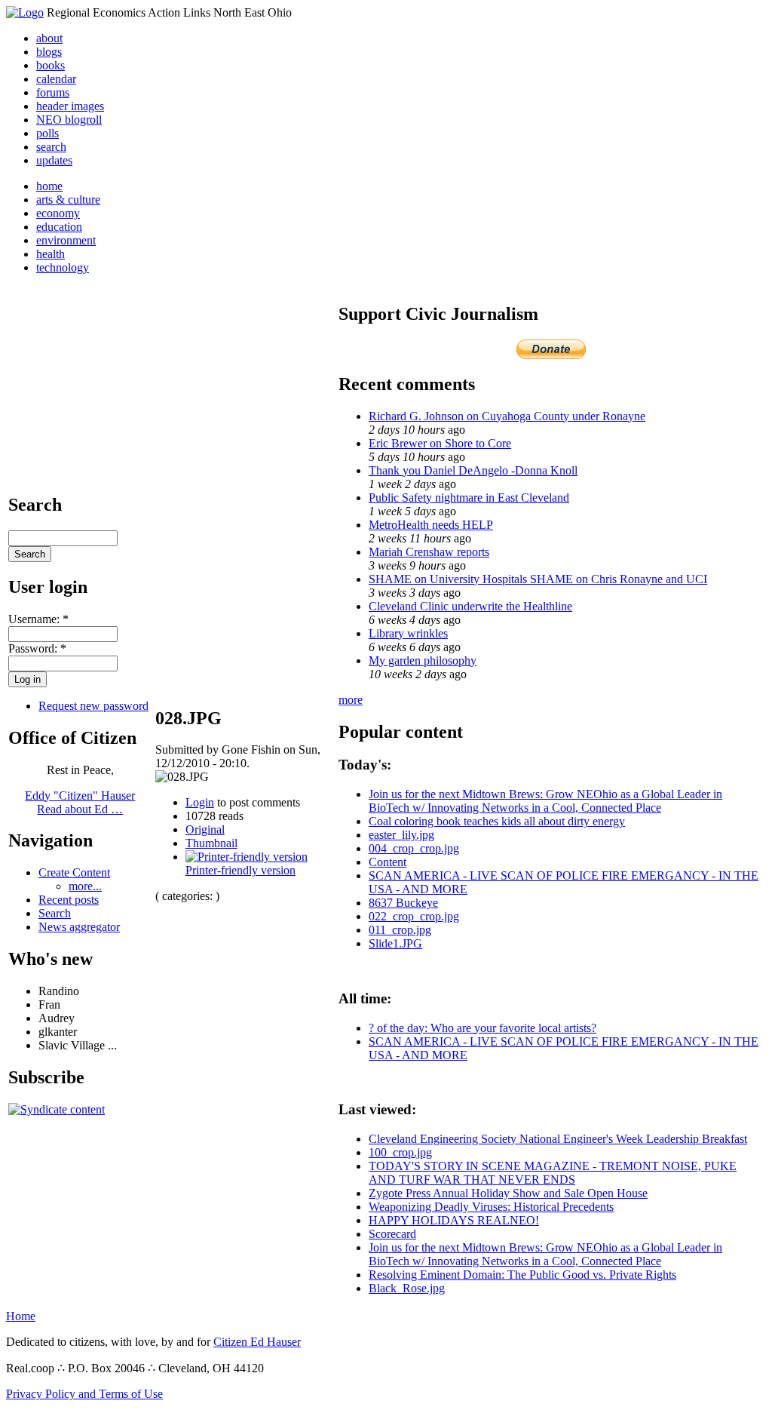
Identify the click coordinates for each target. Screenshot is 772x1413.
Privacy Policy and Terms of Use (84, 1393)
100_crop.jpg (400, 1152)
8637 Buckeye (403, 902)
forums (52, 92)
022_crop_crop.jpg (414, 916)
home (49, 186)
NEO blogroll (69, 119)
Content (387, 861)
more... (85, 886)
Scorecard (392, 1233)
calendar (56, 78)
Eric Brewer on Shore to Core (440, 443)
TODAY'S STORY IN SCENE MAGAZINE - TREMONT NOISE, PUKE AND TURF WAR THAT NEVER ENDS (553, 1173)
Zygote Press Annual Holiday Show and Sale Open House (508, 1193)
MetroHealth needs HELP (431, 524)
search (51, 146)
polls (47, 133)
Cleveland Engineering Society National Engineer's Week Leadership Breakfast (558, 1138)
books (50, 65)
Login (199, 802)
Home (20, 1316)
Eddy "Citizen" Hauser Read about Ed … (80, 802)
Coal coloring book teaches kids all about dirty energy (497, 821)
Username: (38, 619)
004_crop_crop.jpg (414, 848)
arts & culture (68, 199)
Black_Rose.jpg (407, 1288)
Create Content (74, 872)
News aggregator (79, 926)
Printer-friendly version (240, 870)
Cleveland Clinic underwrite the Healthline (470, 606)
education (59, 226)
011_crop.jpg (400, 929)
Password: (37, 648)
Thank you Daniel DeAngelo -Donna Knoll (473, 470)
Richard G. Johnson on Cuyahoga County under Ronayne (507, 416)
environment (66, 240)
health (50, 253)
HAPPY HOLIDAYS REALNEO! (454, 1220)
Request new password (93, 705)
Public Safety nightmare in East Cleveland (469, 497)
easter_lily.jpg (401, 834)
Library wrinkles (408, 633)
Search (54, 913)
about (49, 38)
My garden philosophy (422, 660)
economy (58, 213)
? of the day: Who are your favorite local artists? (482, 1027)
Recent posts (68, 899)
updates (54, 160)
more (351, 699)
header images (70, 106)
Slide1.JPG (395, 943)
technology (62, 267)
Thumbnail (211, 843)
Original (205, 829)
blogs (49, 51)
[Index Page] (25, 12)
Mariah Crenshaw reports (429, 551)
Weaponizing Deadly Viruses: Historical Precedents (491, 1206)
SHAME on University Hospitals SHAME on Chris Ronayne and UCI (538, 579)
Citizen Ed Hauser (257, 1341)
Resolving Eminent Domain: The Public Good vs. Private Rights (522, 1274)
